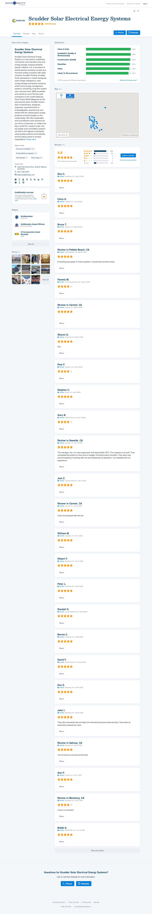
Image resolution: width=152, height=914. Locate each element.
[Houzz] (27, 180)
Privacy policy (86, 902)
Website (134, 32)
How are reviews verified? (128, 160)
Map (34, 33)
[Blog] (35, 180)
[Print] (134, 11)
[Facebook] (16, 180)
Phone (121, 32)
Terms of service (74, 902)
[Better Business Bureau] (19, 183)
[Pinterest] (42, 180)
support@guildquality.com (82, 906)
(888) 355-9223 (66, 906)
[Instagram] (23, 183)
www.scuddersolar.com (26, 175)
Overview (16, 33)
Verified (61, 176)
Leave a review (128, 155)
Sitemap (96, 902)
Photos (41, 33)
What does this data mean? (128, 80)
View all (45, 279)
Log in (145, 3)
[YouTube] (23, 180)
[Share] (138, 11)
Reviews (26, 33)
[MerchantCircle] (16, 183)
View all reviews (97, 850)
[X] (19, 180)
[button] (97, 124)
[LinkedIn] (38, 180)
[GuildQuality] (15, 3)
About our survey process (115, 3)
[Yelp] (31, 180)
